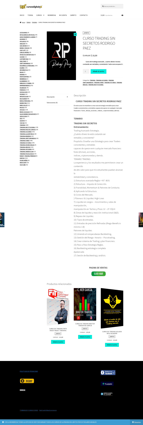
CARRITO (73, 15)
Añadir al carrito (98, 71)
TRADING (34, 22)
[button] (75, 34)
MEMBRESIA (52, 15)
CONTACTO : (84, 15)
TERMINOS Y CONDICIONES (29, 410)
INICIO (22, 15)
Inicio (23, 22)
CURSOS (39, 15)
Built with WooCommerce (48, 410)
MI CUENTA (63, 15)
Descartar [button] (137, 422)
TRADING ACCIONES (102, 80)
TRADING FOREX (99, 82)
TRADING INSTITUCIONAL (96, 85)
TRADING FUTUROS (110, 82)
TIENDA (30, 15)
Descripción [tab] (51, 97)
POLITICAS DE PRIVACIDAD (29, 371)
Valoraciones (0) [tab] (52, 103)
